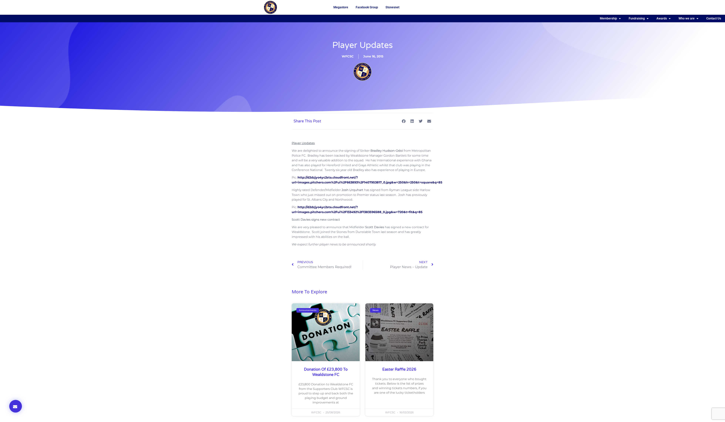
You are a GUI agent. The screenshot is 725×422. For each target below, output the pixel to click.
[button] (15, 406)
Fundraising (637, 18)
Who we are (687, 18)
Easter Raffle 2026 (399, 369)
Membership (608, 18)
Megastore (340, 7)
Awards (661, 18)
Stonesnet (392, 7)
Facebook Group (367, 7)
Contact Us (713, 18)
